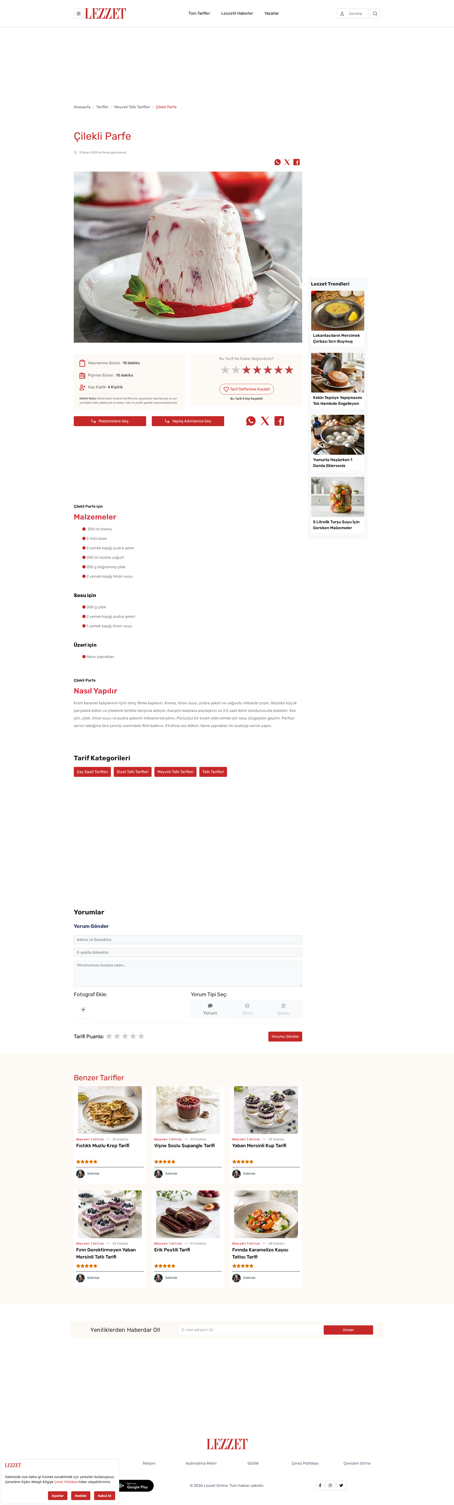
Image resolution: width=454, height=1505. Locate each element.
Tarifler (102, 107)
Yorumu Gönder (285, 1036)
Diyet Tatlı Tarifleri (132, 772)
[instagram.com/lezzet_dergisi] (330, 1486)
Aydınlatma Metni (201, 1463)
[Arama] (375, 13)
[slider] (246, 370)
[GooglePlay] (134, 1485)
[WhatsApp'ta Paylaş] (277, 162)
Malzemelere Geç (113, 421)
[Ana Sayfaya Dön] (227, 1443)
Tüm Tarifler (199, 13)
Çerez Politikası (305, 1463)
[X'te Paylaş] (287, 162)
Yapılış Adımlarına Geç (191, 421)
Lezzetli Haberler (237, 13)
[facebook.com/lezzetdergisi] (320, 1486)
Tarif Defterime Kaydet (249, 389)
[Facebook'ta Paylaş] (296, 162)
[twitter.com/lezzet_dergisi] (341, 1486)
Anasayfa (82, 107)
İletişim (149, 1463)
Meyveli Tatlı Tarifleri (132, 107)
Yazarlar (271, 13)
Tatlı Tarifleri (213, 772)
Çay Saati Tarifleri (92, 772)
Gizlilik (253, 1463)
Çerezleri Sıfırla (357, 1463)
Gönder (348, 1330)
